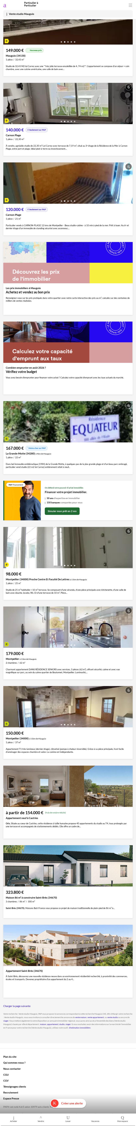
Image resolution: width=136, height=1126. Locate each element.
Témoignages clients (14, 1086)
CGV (6, 1080)
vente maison (81, 1017)
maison (43, 1024)
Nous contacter (12, 1068)
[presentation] (6, 24)
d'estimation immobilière (79, 1027)
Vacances (95, 1121)
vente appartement (95, 1017)
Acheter (13, 1121)
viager (5, 1021)
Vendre (41, 1121)
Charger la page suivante (17, 1006)
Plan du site (9, 1056)
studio (62, 1024)
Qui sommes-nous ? (14, 1062)
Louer (68, 1121)
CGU (6, 1074)
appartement (52, 1024)
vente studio (112, 1017)
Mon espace (122, 1121)
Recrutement (10, 1092)
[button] (61, 40)
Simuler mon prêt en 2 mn (62, 511)
